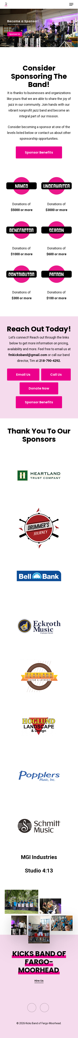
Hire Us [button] (39, 981)
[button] (71, 4)
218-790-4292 (49, 361)
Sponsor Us (14, 34)
